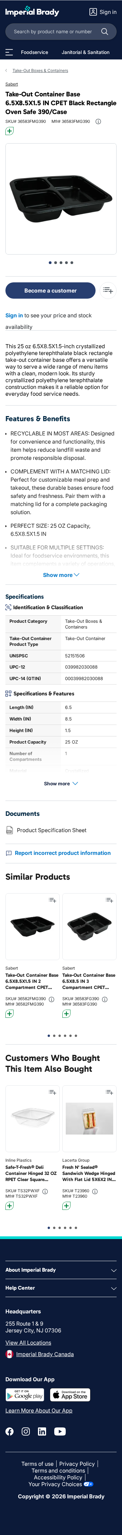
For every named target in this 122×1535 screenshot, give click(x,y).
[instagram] (26, 1431)
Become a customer (50, 290)
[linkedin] (42, 1431)
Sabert (11, 84)
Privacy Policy (77, 1463)
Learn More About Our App (39, 1410)
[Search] (104, 31)
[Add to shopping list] (52, 900)
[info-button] (98, 121)
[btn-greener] (9, 131)
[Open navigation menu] (9, 52)
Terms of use (37, 1463)
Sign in (14, 315)
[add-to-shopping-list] (108, 290)
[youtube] (60, 1431)
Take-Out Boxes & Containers (40, 70)
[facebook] (9, 1431)
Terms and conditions (58, 1470)
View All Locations (28, 1342)
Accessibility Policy (58, 1477)
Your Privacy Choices (55, 1484)
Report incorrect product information (63, 852)
